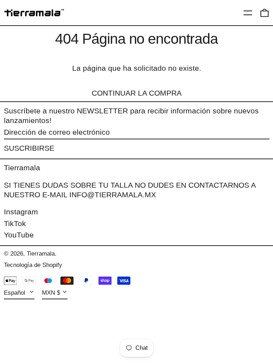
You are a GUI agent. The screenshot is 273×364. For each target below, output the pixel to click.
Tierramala (22, 168)
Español (15, 292)
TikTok (15, 223)
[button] (264, 13)
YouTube (19, 235)
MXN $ (51, 292)
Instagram (21, 212)
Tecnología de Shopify (33, 265)
